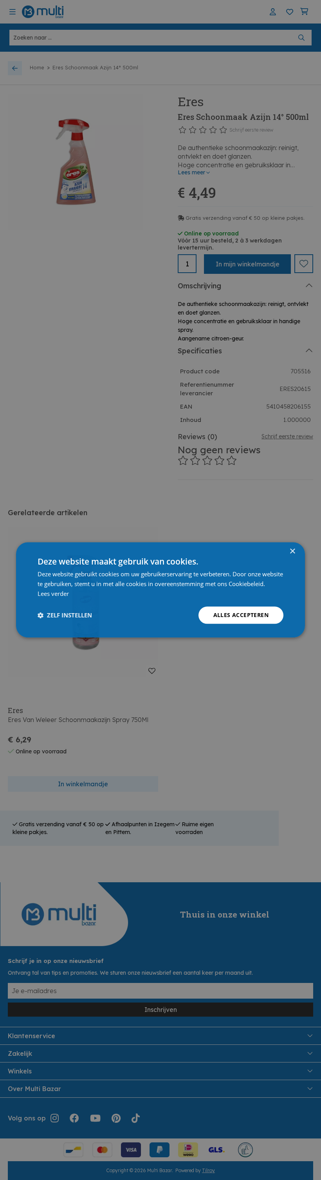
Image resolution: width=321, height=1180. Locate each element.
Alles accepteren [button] (241, 615)
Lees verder (53, 593)
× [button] (292, 551)
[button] (65, 615)
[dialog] (160, 590)
